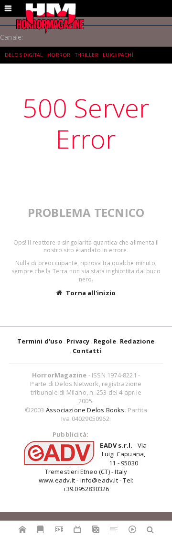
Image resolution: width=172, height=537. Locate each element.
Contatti (87, 350)
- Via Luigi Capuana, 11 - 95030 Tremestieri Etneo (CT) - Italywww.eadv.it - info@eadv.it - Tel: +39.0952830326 (93, 467)
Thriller (86, 55)
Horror (58, 55)
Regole (105, 341)
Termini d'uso (40, 341)
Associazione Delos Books (85, 410)
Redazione (137, 341)
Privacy (77, 341)
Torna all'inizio (91, 293)
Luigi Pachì (118, 55)
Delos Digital (24, 55)
